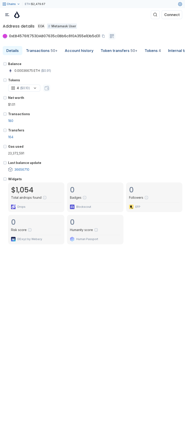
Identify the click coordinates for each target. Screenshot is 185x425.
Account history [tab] (79, 50)
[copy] (104, 36)
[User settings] (180, 4)
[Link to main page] (17, 14)
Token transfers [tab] (119, 50)
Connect (172, 14)
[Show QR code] (112, 36)
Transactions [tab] (42, 50)
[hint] (5, 64)
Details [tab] (12, 50)
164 (10, 137)
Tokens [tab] (153, 50)
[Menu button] (7, 14)
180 (10, 121)
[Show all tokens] (46, 88)
